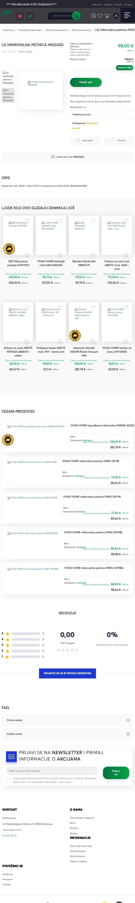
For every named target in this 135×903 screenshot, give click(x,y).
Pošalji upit (85, 82)
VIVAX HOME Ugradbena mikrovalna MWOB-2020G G (39, 471)
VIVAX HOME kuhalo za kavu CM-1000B (117, 366)
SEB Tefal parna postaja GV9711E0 (18, 269)
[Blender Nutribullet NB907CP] (84, 238)
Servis (73, 864)
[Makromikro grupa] (7, 15)
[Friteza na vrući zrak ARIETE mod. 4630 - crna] (117, 238)
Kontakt (74, 870)
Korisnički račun (115, 16)
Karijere (74, 876)
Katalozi (105, 5)
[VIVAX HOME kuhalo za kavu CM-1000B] (117, 333)
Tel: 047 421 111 (10, 876)
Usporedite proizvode (91, 16)
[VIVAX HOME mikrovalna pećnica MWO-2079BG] (37, 615)
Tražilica (76, 15)
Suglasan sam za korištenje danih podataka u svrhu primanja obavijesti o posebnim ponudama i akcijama (54, 821)
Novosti (116, 5)
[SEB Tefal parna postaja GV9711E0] (18, 238)
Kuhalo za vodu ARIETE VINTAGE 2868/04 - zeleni (18, 366)
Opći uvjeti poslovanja (82, 889)
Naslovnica (9, 30)
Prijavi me (116, 813)
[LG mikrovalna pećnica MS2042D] (43, 90)
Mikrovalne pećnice (90, 30)
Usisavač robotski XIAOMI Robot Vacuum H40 (84, 366)
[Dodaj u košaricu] (28, 298)
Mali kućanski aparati (62, 30)
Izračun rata (125, 67)
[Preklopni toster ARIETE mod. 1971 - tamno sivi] (51, 333)
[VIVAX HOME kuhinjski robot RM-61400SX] (51, 238)
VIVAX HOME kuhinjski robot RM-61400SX (51, 272)
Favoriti (98, 16)
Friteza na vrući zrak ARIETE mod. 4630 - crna (117, 272)
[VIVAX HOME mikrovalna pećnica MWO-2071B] (36, 507)
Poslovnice (92, 5)
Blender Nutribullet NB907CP (84, 269)
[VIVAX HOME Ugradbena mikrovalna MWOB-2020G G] (40, 449)
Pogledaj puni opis (82, 115)
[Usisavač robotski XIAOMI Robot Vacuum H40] (84, 333)
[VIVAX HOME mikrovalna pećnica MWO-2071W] (36, 543)
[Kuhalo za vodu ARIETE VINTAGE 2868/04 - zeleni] (18, 333)
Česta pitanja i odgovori (83, 858)
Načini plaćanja (79, 895)
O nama (127, 5)
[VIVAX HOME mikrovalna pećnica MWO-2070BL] (37, 579)
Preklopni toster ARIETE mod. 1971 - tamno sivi (51, 366)
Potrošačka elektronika (33, 30)
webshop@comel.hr (13, 870)
